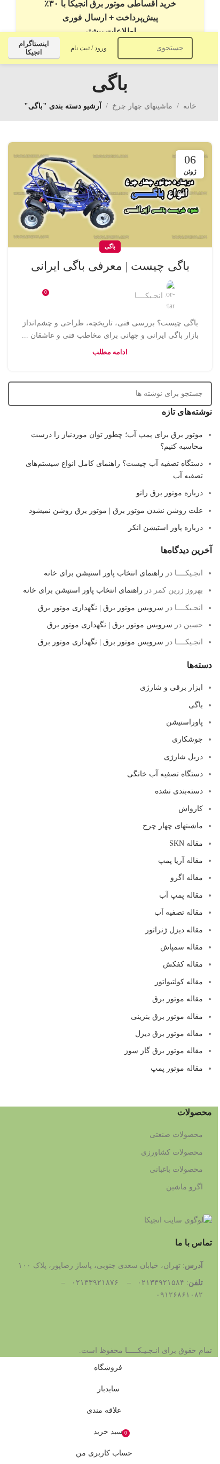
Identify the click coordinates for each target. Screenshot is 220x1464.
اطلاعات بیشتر (110, 31)
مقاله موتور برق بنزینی (167, 1017)
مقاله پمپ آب (181, 895)
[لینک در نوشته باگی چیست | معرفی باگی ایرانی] (110, 194)
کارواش (190, 809)
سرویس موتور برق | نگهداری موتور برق (100, 608)
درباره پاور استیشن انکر (165, 528)
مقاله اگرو (186, 878)
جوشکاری (187, 739)
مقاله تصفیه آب (178, 912)
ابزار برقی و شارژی (171, 687)
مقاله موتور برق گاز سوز (163, 1051)
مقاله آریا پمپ (180, 860)
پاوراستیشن (184, 722)
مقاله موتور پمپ (177, 1068)
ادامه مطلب (110, 352)
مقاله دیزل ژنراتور (174, 930)
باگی (110, 246)
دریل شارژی (183, 757)
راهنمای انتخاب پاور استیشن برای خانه (103, 573)
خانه (190, 106)
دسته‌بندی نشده (179, 791)
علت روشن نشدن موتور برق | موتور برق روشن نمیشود (116, 511)
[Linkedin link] (81, 290)
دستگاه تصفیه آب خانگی (165, 774)
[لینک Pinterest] (94, 290)
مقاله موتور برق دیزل (169, 1034)
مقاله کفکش (183, 964)
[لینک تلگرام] (68, 290)
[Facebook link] (120, 290)
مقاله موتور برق (177, 999)
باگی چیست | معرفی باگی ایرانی (110, 265)
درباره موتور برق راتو (169, 493)
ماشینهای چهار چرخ (142, 106)
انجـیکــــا (149, 296)
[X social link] (107, 290)
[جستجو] (128, 48)
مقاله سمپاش (181, 947)
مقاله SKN (186, 843)
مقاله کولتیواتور (179, 982)
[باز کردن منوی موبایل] (207, 48)
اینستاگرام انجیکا (34, 48)
